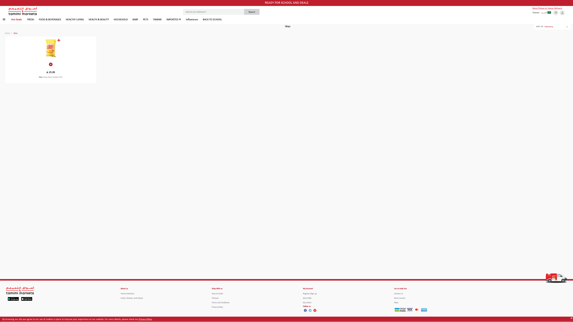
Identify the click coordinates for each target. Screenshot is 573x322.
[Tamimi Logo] (22, 11)
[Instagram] (314, 310)
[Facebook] (305, 310)
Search (251, 12)
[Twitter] (310, 310)
